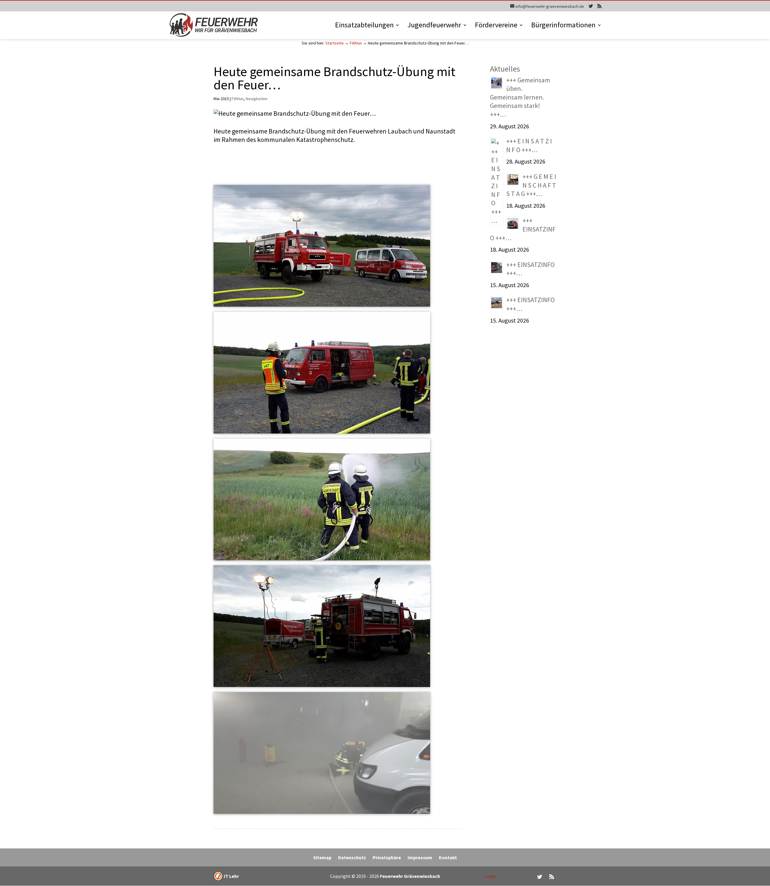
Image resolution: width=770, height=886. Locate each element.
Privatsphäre (387, 857)
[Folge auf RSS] (551, 876)
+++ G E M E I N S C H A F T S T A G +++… (531, 185)
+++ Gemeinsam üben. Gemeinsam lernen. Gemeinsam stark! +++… (520, 97)
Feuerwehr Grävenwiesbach (409, 876)
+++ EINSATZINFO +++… (523, 229)
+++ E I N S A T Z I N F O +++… (529, 145)
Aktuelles (505, 69)
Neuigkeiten (256, 98)
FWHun (356, 43)
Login (491, 876)
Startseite (334, 43)
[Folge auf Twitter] (539, 876)
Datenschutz (352, 857)
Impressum (420, 857)
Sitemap (322, 857)
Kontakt (448, 857)
